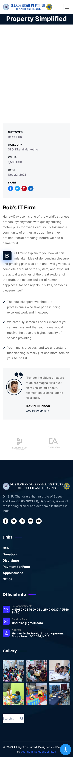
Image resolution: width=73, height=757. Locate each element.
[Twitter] (17, 188)
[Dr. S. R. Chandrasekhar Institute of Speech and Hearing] (28, 7)
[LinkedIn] (30, 188)
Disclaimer (11, 560)
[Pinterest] (24, 188)
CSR (6, 548)
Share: (12, 182)
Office (7, 579)
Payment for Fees (16, 567)
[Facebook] (10, 188)
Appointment (13, 573)
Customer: (15, 132)
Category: (15, 144)
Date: (11, 169)
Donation (10, 554)
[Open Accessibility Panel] (65, 749)
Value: (12, 157)
